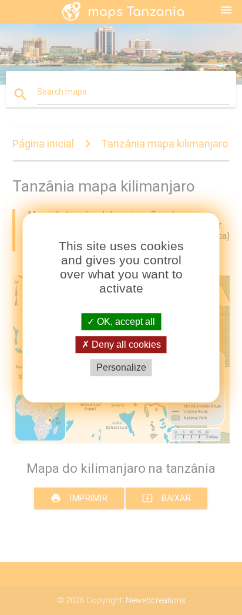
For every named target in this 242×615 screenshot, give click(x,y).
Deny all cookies (125, 344)
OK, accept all (125, 322)
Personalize (121, 367)
